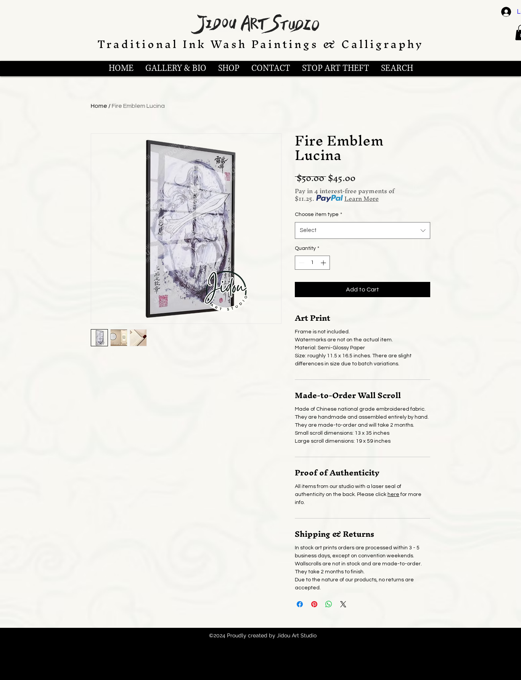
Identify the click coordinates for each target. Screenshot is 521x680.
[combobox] (362, 230)
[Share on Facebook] (299, 604)
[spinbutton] (312, 262)
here (393, 494)
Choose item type (318, 214)
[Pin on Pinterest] (314, 604)
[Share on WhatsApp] (328, 604)
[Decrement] (301, 262)
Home (99, 106)
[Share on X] (343, 604)
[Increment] (324, 262)
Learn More (361, 198)
